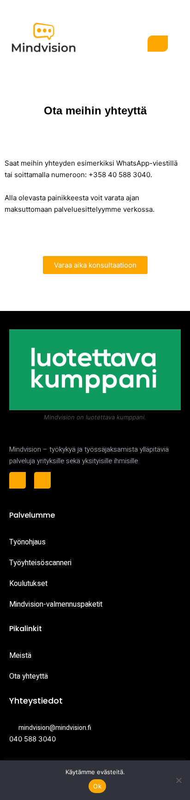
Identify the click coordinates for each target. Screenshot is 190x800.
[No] (178, 780)
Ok (97, 786)
